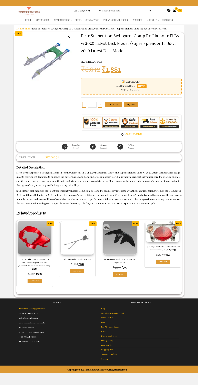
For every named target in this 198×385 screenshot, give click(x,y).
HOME (28, 20)
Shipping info (107, 350)
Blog (103, 308)
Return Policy (106, 345)
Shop (78, 20)
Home (19, 28)
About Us (152, 20)
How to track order (109, 336)
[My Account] (168, 10)
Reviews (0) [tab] (52, 157)
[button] (69, 37)
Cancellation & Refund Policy (113, 313)
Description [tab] (27, 157)
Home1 (104, 331)
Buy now (131, 104)
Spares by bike (62, 20)
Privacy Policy (107, 340)
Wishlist (137, 20)
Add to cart (113, 104)
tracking (167, 20)
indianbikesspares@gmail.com (32, 308)
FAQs (103, 322)
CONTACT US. (107, 318)
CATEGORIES (42, 20)
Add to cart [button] (35, 281)
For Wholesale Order (115, 20)
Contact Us (92, 20)
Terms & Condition (109, 354)
